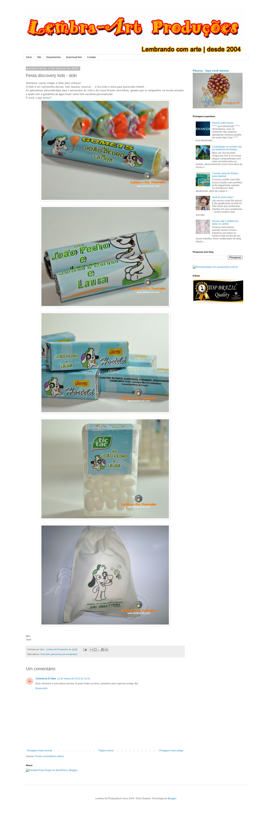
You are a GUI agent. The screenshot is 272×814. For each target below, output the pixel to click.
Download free (74, 57)
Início (29, 57)
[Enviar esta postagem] (84, 649)
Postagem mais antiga (171, 750)
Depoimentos (53, 57)
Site (39, 57)
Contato (91, 57)
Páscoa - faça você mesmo (211, 70)
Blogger (172, 798)
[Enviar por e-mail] (91, 650)
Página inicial (106, 750)
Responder (41, 688)
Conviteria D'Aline (45, 678)
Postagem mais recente (39, 750)
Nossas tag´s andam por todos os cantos (225, 222)
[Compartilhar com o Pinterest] (107, 650)
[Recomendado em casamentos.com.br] (215, 267)
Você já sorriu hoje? (223, 197)
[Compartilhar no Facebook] (103, 650)
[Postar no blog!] (95, 650)
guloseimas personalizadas (64, 654)
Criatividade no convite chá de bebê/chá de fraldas (227, 148)
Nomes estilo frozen (223, 122)
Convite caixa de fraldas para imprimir (225, 175)
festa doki (45, 654)
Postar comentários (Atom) (49, 756)
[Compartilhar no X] (99, 650)
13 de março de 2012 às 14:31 (73, 678)
